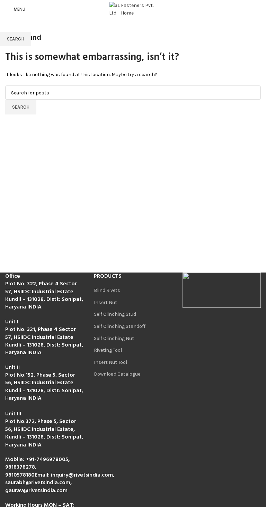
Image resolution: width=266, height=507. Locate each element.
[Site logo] (133, 9)
